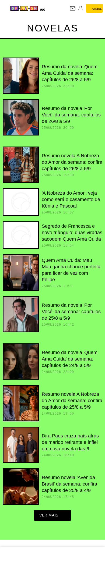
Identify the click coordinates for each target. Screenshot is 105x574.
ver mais (48, 515)
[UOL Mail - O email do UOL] (72, 8)
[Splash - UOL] (24, 8)
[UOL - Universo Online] (42, 9)
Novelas (52, 28)
